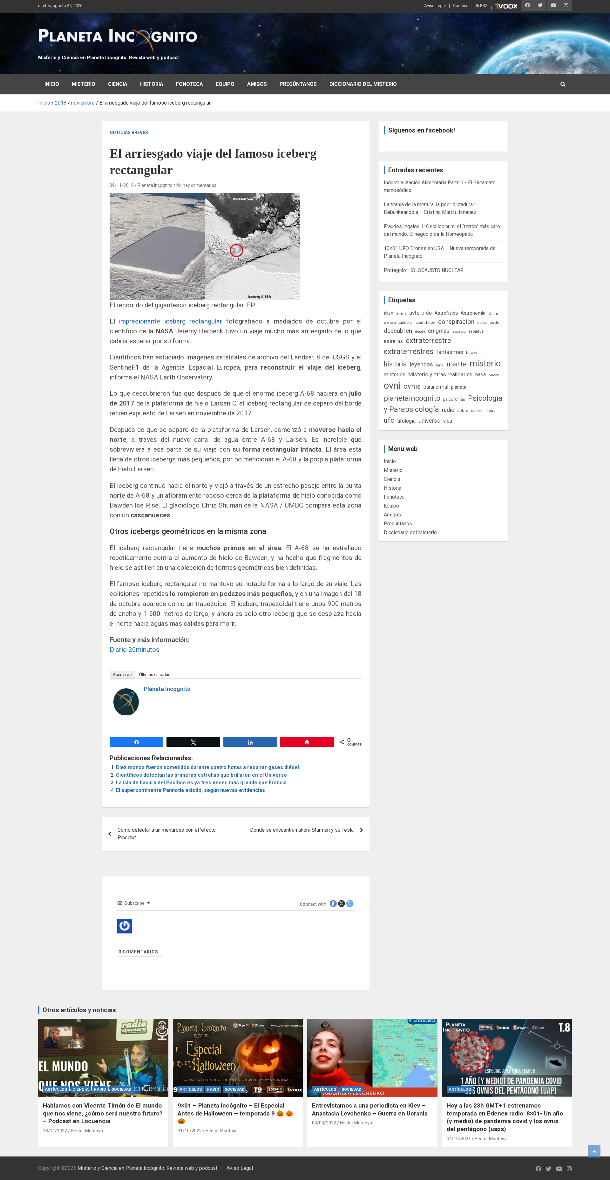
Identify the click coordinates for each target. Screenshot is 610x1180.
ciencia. (406, 322)
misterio (485, 363)
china (493, 313)
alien (388, 313)
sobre (462, 410)
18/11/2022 (55, 1130)
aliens (401, 313)
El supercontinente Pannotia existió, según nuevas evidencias (190, 790)
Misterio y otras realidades (440, 374)
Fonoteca (189, 84)
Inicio (51, 84)
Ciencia (117, 84)
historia (395, 364)
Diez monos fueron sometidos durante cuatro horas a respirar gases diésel (207, 767)
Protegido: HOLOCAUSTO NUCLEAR (424, 270)
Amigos (257, 84)
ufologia (406, 421)
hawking (473, 352)
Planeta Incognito (155, 185)
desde (420, 331)
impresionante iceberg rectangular (170, 321)
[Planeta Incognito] (126, 692)
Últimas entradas (154, 674)
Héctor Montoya (87, 1130)
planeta (458, 387)
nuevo (494, 375)
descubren (398, 330)
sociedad (121, 1089)
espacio (458, 331)
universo (429, 420)
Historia (151, 84)
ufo (389, 420)
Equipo (225, 84)
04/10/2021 (459, 1138)
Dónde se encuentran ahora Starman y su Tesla (302, 830)
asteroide (420, 313)
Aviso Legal (435, 5)
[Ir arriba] (594, 1151)
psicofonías (454, 399)
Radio (100, 1089)
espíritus (476, 331)
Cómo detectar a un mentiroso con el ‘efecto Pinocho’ (167, 834)
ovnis (412, 386)
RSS (483, 5)
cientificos (425, 322)
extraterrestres (408, 351)
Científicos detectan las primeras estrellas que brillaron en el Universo (201, 775)
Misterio (83, 84)
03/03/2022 (324, 1122)
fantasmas (449, 352)
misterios (394, 375)
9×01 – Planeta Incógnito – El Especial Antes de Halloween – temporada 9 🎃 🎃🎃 (235, 1113)
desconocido (488, 322)
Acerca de (122, 674)
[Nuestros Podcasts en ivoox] (506, 7)
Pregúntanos (298, 84)
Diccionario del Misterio (363, 84)
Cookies (460, 5)
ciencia (390, 322)
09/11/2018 (122, 185)
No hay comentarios (196, 185)
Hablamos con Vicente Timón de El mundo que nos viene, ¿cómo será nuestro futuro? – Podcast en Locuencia (102, 1113)
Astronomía (473, 313)
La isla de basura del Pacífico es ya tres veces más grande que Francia (201, 783)
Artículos (56, 1089)
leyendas (421, 364)
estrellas (393, 341)
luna (440, 365)
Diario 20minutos (134, 649)
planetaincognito (412, 398)
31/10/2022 (190, 1130)
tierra (491, 410)
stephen (477, 411)
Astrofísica (446, 313)
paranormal (436, 387)
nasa (480, 375)
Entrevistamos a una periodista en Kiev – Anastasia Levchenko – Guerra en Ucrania (370, 1109)
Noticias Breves (129, 132)
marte (456, 364)
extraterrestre (428, 340)
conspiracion (456, 321)
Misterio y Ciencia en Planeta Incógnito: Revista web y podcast (108, 57)
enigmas (439, 330)
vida (447, 421)
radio (448, 409)
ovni (392, 385)
